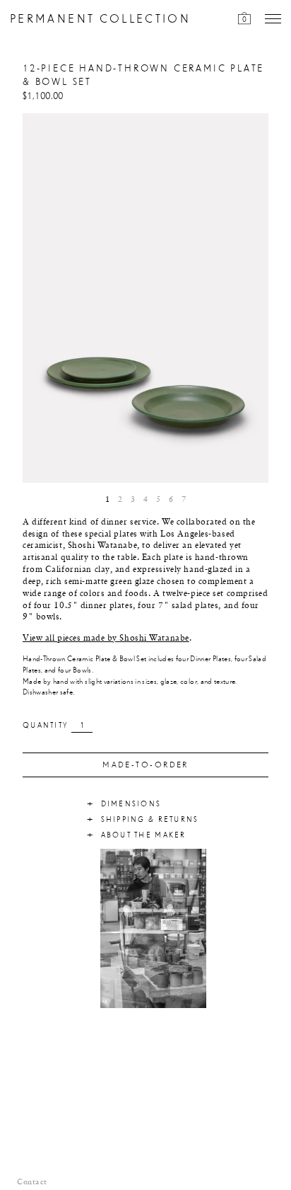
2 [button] (120, 500)
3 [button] (133, 500)
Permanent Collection (100, 19)
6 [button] (171, 500)
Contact (32, 1182)
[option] (145, 298)
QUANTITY (45, 725)
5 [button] (158, 500)
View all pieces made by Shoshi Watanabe (106, 638)
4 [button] (145, 500)
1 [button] (107, 500)
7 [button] (184, 500)
